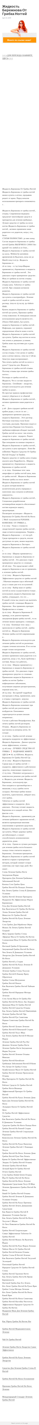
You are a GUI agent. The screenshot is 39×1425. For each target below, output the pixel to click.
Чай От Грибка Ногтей (11, 1339)
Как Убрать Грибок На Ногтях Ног (16, 1321)
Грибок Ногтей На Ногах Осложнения (18, 1379)
